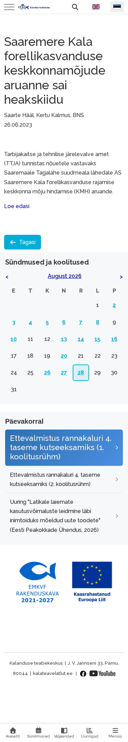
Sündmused (38, 736)
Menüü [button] (115, 736)
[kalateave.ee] (34, 7)
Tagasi (27, 242)
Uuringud (89, 736)
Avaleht (13, 736)
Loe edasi (16, 206)
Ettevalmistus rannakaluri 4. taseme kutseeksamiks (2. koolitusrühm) (55, 479)
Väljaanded (64, 736)
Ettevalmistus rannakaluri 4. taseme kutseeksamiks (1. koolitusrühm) (60, 447)
